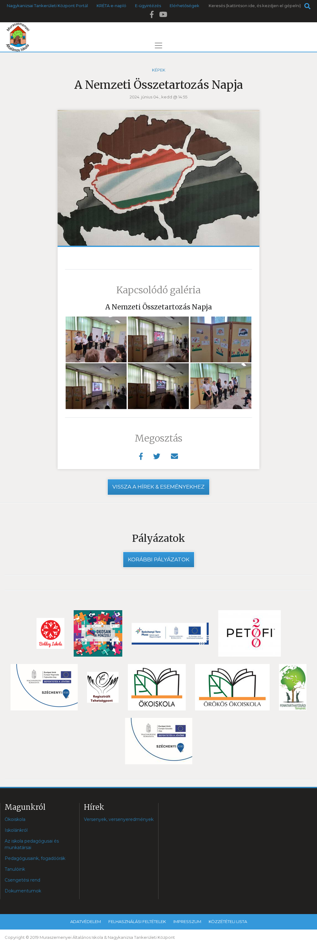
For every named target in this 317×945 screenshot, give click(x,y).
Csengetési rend (22, 880)
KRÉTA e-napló (111, 5)
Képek (158, 69)
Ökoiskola (15, 819)
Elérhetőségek (184, 5)
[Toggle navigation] (158, 45)
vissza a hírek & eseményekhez (158, 487)
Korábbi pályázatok (158, 559)
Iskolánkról (16, 830)
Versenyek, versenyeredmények (119, 819)
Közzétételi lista (228, 921)
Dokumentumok (23, 891)
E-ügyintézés (148, 5)
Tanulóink (15, 869)
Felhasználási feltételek (137, 921)
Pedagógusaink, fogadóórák (35, 858)
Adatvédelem (85, 921)
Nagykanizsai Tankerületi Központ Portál (47, 5)
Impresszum (187, 921)
